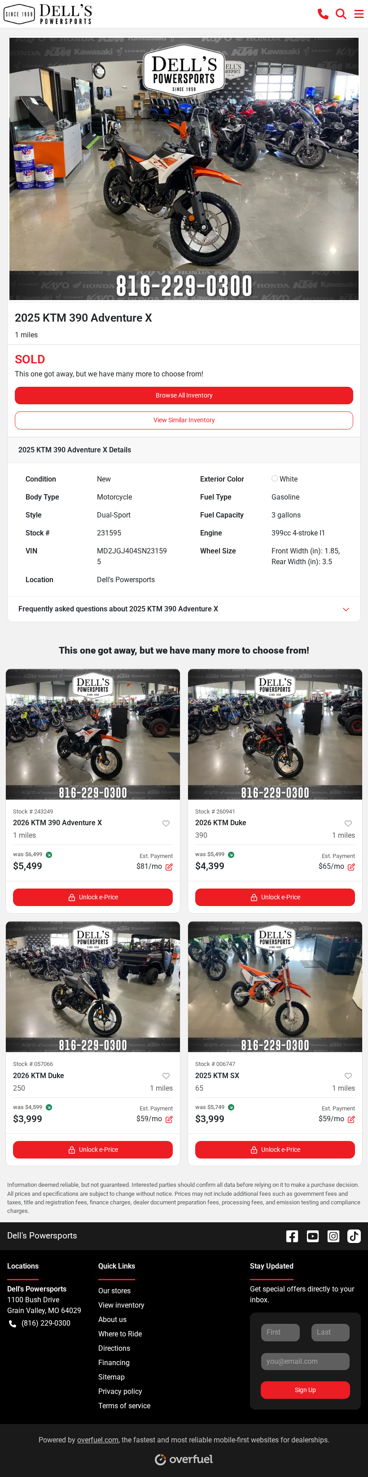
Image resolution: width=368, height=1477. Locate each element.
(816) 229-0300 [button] (46, 1323)
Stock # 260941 (215, 811)
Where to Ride (120, 1334)
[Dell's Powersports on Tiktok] (350, 1235)
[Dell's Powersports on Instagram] (330, 1235)
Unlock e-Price (98, 897)
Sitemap (111, 1377)
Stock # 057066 (33, 1064)
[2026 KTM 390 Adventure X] (93, 734)
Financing (114, 1362)
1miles (24, 835)
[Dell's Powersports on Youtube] (309, 1235)
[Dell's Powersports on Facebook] (288, 1235)
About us (112, 1319)
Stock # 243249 (33, 811)
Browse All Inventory (184, 395)
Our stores (114, 1291)
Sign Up (305, 1389)
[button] (323, 14)
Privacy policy (120, 1391)
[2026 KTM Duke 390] (275, 734)
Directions (114, 1348)
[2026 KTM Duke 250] (93, 986)
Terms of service (124, 1406)
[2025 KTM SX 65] (275, 986)
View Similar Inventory (184, 420)
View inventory (121, 1305)
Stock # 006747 (215, 1064)
